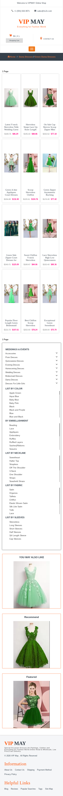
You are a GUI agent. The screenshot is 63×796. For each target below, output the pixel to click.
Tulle (11, 510)
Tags (40, 789)
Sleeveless (14, 522)
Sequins (13, 449)
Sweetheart (14, 457)
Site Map (49, 789)
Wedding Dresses (12, 372)
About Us (8, 770)
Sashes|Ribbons (16, 445)
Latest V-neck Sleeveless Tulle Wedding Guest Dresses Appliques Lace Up (11, 130)
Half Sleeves (15, 532)
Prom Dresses (11, 357)
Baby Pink (14, 403)
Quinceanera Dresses (14, 361)
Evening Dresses (12, 365)
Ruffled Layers (16, 442)
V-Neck (12, 471)
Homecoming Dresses (14, 369)
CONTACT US (48, 39)
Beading (13, 425)
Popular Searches (28, 789)
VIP (31, 23)
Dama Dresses (26, 57)
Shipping (30, 770)
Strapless (13, 464)
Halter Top (14, 461)
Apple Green (15, 393)
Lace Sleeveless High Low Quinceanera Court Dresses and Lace (49, 260)
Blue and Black (16, 416)
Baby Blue (14, 400)
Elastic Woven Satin (18, 503)
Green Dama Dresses (45, 57)
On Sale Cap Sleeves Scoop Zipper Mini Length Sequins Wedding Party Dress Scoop (50, 130)
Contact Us (19, 770)
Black (11, 406)
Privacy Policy (10, 774)
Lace (11, 428)
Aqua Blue (14, 396)
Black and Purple (17, 410)
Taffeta (12, 496)
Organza (13, 493)
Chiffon (12, 500)
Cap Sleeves (15, 539)
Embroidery (14, 435)
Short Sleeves (15, 528)
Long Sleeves (15, 525)
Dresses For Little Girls (15, 384)
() (16, 36)
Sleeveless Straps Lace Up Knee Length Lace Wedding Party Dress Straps (31, 130)
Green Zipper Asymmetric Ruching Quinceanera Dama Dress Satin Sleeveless (49, 196)
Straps (12, 478)
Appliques (13, 432)
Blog (6, 789)
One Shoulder (15, 474)
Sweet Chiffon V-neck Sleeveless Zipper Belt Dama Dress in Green (30, 261)
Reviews (14, 789)
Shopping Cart (14, 40)
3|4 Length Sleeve (17, 535)
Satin (11, 489)
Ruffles (12, 439)
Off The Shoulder (17, 467)
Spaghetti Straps (17, 481)
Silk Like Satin (15, 506)
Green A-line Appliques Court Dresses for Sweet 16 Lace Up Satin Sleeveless (11, 196)
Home (13, 57)
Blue (11, 413)
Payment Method (44, 770)
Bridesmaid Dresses (14, 376)
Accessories (10, 354)
